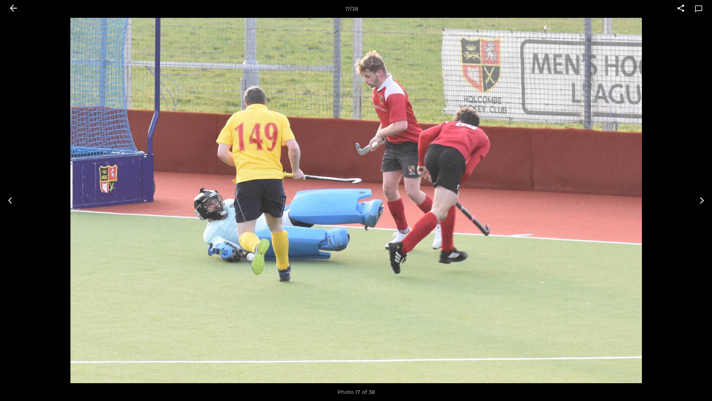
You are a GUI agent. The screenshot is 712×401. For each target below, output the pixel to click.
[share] (680, 9)
